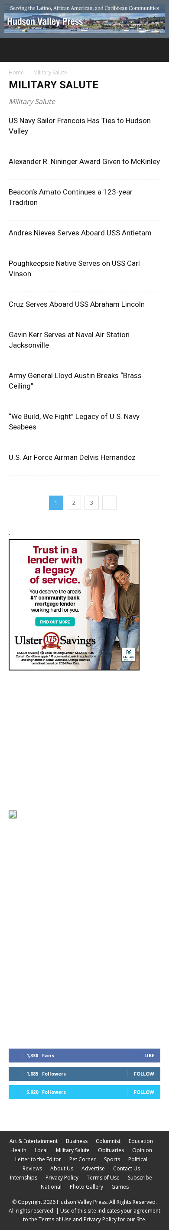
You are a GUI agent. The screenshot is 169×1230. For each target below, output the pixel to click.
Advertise (93, 1168)
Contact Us (126, 1168)
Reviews (32, 1168)
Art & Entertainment (34, 1141)
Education (141, 1141)
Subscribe (140, 1177)
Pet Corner (82, 1159)
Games (120, 1186)
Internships (23, 1177)
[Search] (157, 50)
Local (41, 1150)
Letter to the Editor (38, 1159)
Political (137, 1159)
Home (16, 72)
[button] (15, 50)
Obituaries (111, 1150)
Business (77, 1141)
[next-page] (109, 503)
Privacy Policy (62, 1177)
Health (18, 1150)
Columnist (108, 1141)
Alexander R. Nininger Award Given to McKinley (84, 161)
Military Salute (73, 1150)
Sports (112, 1159)
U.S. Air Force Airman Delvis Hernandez (72, 457)
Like (149, 1055)
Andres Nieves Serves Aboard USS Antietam (80, 232)
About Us (61, 1168)
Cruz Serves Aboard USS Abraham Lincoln (77, 304)
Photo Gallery (86, 1186)
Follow (144, 1073)
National (51, 1186)
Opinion (142, 1150)
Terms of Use (103, 1177)
